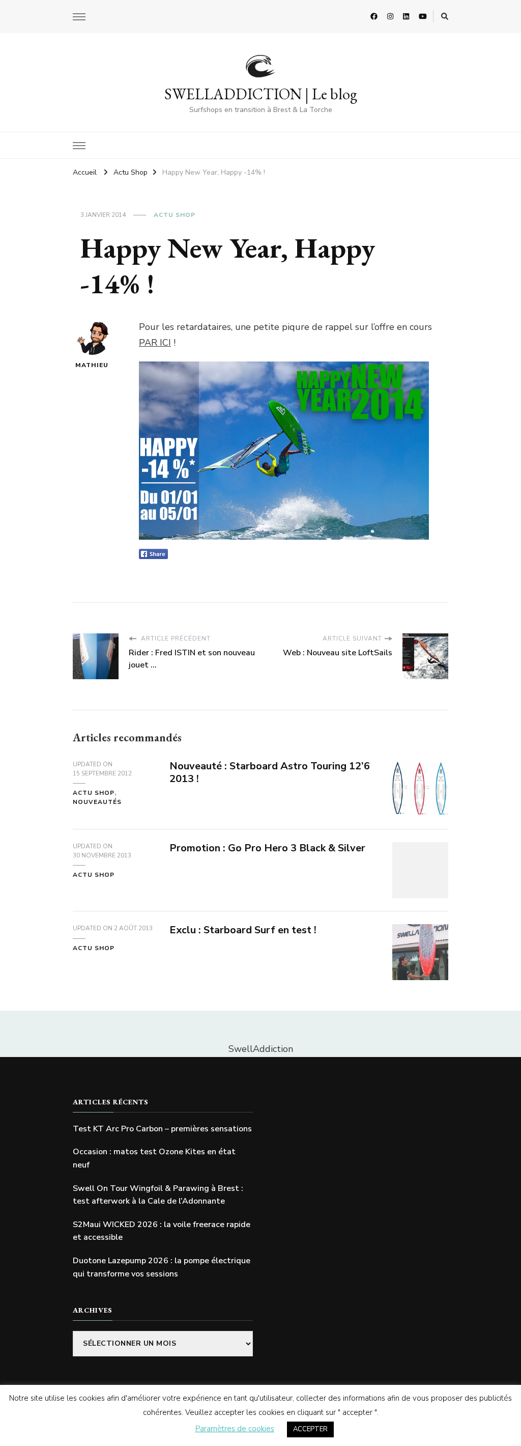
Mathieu (91, 365)
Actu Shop (174, 215)
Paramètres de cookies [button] (234, 1429)
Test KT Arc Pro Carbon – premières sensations (162, 1128)
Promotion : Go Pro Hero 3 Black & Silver (267, 848)
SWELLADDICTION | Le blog (260, 94)
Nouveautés (97, 802)
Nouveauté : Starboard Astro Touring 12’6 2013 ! (269, 772)
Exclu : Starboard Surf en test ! (242, 930)
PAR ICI (155, 343)
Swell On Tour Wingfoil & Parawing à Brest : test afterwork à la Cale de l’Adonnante (158, 1195)
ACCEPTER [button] (310, 1429)
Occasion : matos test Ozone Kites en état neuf (154, 1158)
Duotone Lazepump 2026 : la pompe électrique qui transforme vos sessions (161, 1267)
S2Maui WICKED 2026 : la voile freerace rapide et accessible (161, 1231)
